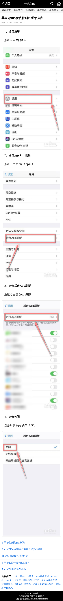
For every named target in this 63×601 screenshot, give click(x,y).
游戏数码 (30, 10)
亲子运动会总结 (49, 580)
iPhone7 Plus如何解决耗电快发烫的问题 (22, 549)
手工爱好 (41, 10)
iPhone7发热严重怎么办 (14, 569)
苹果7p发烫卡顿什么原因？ (15, 562)
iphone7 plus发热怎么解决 (15, 556)
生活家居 (53, 10)
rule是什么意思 (13, 580)
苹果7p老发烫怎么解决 (13, 542)
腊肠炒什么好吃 (31, 580)
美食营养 (18, 10)
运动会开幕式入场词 (43, 584)
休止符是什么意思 (24, 576)
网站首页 (6, 10)
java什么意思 (42, 576)
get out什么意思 (23, 584)
